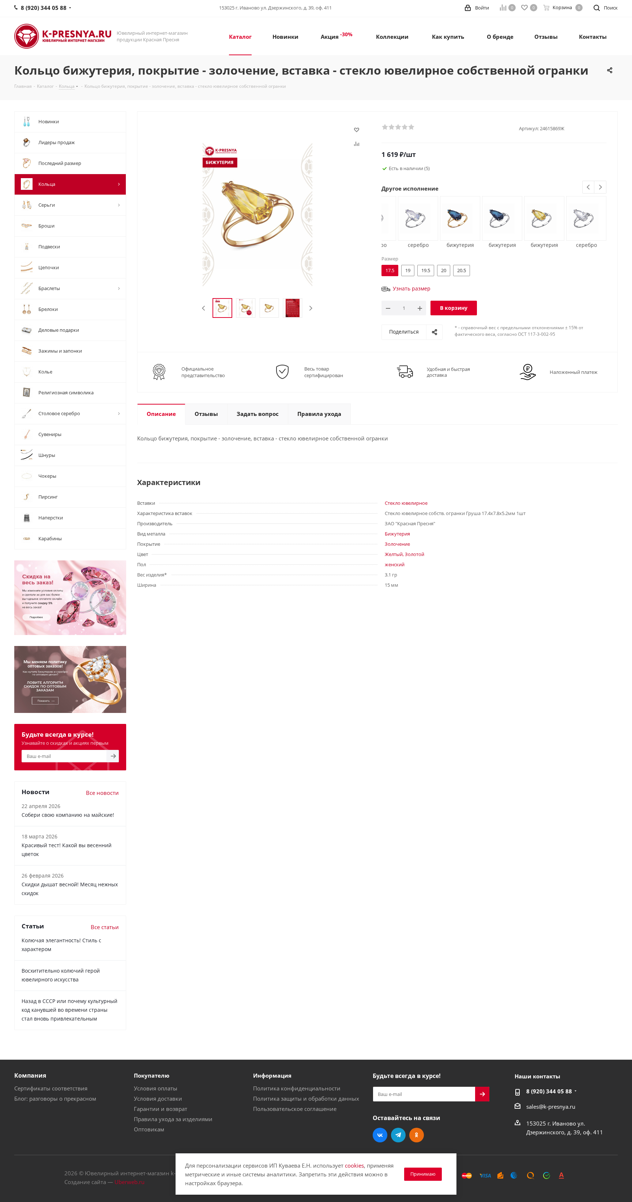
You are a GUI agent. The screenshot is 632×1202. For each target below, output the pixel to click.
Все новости (102, 792)
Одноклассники (416, 1135)
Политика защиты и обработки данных (306, 1098)
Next (310, 308)
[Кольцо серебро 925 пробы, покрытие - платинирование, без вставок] (415, 217)
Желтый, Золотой (404, 554)
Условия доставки (158, 1098)
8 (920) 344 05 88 (549, 1091)
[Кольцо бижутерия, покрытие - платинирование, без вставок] (541, 217)
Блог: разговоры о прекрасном (55, 1098)
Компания (30, 1075)
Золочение (397, 544)
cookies (354, 1165)
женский (395, 564)
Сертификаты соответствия (50, 1088)
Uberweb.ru (129, 1182)
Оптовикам (149, 1129)
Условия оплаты (155, 1088)
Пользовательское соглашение (294, 1108)
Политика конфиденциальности (297, 1088)
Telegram (398, 1135)
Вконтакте (380, 1135)
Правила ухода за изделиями (173, 1119)
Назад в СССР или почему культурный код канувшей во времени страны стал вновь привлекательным (69, 1010)
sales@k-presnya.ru (550, 1106)
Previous (204, 308)
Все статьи (105, 927)
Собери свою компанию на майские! (68, 814)
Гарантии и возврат (160, 1108)
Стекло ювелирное (406, 503)
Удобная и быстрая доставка (448, 372)
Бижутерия (397, 533)
